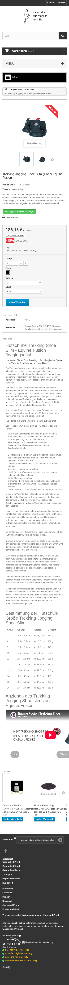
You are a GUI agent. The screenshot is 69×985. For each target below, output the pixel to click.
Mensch (6, 897)
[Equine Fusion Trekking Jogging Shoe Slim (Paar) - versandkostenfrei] (26, 159)
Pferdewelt (7, 888)
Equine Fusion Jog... (45, 805)
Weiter (52, 159)
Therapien (7, 874)
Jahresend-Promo (11, 905)
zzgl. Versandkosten (15, 235)
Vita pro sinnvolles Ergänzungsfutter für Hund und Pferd (30, 915)
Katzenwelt (7, 892)
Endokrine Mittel (10, 909)
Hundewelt (7, 883)
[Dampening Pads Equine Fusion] (48, 787)
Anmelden (60, 3)
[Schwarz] (7, 272)
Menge (9, 258)
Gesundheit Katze (11, 870)
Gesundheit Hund (11, 866)
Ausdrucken (13, 217)
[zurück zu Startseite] (6, 90)
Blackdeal (7, 901)
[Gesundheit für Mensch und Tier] (34, 16)
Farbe (9, 268)
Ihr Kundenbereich (11, 935)
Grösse (9, 278)
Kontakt (50, 3)
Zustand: (6, 189)
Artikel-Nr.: (7, 185)
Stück (9, 287)
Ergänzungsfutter (11, 878)
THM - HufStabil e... (12, 805)
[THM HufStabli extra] (16, 787)
